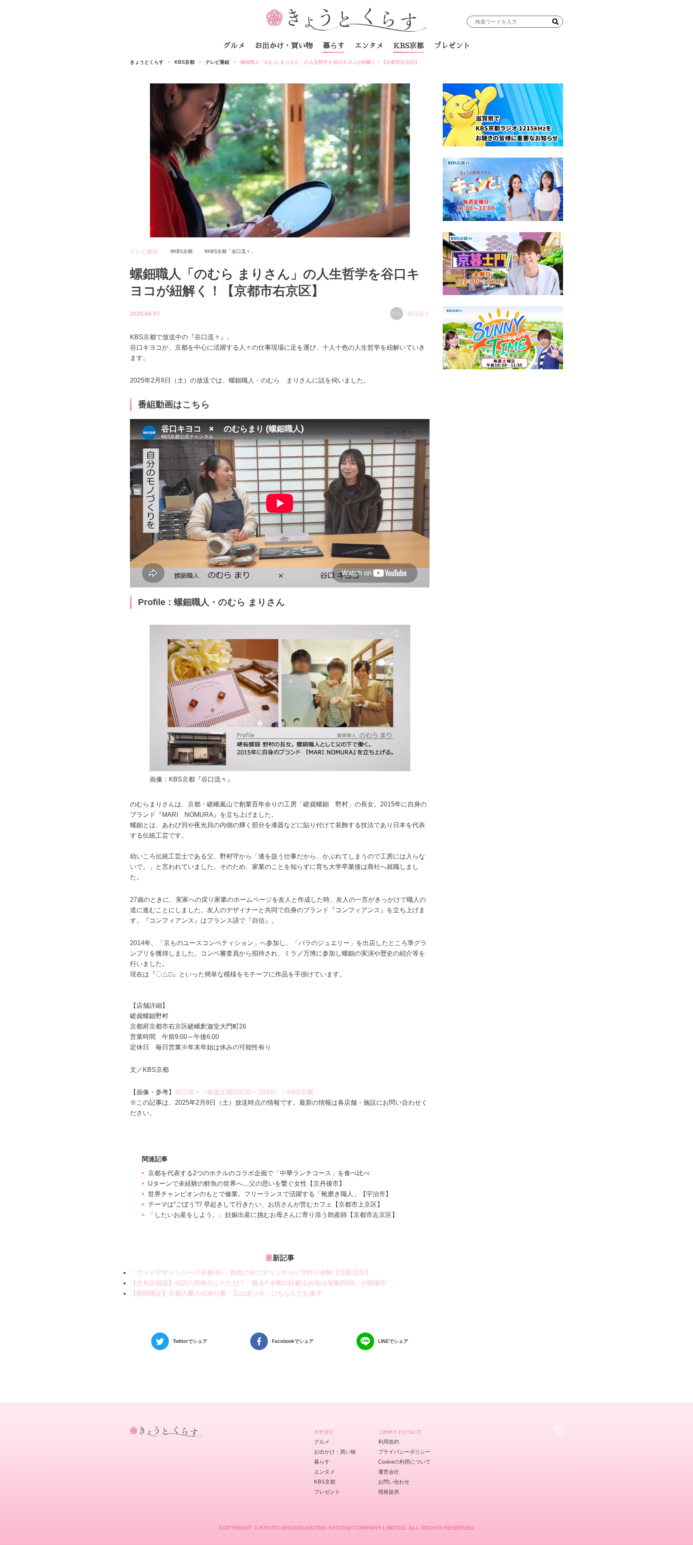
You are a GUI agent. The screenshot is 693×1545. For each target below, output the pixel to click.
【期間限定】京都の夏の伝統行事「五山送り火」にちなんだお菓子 (226, 1293)
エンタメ (369, 45)
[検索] (555, 21)
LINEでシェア (393, 1341)
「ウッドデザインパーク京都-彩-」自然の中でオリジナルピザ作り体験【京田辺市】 (250, 1272)
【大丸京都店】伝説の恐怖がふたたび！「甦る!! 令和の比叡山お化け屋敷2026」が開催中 (258, 1283)
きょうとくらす (147, 62)
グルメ (234, 45)
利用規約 (388, 1442)
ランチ (252, 67)
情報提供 (388, 1492)
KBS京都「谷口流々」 (231, 251)
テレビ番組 (422, 67)
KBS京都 (408, 45)
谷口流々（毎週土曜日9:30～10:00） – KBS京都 (244, 1092)
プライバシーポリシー (404, 1452)
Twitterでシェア (190, 1341)
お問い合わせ (393, 1482)
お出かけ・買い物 (284, 45)
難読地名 (383, 67)
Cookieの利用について (404, 1462)
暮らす (333, 45)
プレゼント (452, 45)
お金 (352, 67)
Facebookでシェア (293, 1341)
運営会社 (388, 1472)
